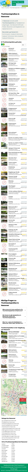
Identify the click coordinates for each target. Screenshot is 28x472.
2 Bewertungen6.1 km (24, 334)
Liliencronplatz (13, 162)
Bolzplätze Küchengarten (15, 234)
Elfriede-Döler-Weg (14, 93)
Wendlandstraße (13, 268)
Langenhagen (5, 445)
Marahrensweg (12, 282)
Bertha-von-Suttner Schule (16, 142)
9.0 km (25, 375)
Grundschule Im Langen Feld (16, 369)
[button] (20, 407)
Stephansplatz (12, 123)
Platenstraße (12, 258)
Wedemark (4, 461)
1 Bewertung (24, 60)
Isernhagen (4, 450)
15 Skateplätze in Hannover (9, 433)
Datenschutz (17, 467)
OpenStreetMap (24, 415)
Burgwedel (4, 456)
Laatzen (4, 448)
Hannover (23, 7)
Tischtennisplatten (15, 7)
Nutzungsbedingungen (7, 467)
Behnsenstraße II (13, 207)
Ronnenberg (5, 447)
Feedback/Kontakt (9, 465)
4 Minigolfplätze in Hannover (9, 434)
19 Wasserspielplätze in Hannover (10, 423)
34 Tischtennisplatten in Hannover (10, 437)
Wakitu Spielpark (18, 36)
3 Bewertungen (24, 64)
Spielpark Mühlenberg (8, 38)
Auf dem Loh (12, 103)
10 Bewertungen (23, 55)
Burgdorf (4, 459)
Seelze (3, 444)
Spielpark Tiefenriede (8, 36)
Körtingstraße (12, 63)
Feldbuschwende (13, 292)
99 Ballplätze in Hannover (8, 422)
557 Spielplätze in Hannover (9, 420)
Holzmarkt (11, 48)
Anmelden (24, 6)
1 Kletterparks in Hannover (8, 439)
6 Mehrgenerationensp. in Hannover (11, 430)
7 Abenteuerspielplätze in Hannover (11, 428)
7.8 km (25, 351)
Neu (18, 2)
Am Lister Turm (13, 157)
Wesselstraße (12, 215)
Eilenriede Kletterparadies (15, 152)
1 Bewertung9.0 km (24, 372)
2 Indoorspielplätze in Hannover (10, 425)
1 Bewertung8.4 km (24, 357)
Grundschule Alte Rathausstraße (17, 340)
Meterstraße (12, 118)
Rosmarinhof (12, 113)
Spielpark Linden (13, 224)
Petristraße (12, 220)
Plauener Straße (13, 176)
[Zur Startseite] (6, 3)
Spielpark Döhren (13, 274)
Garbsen (4, 452)
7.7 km (25, 346)
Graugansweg (12, 374)
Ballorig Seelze (12, 350)
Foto (22, 2)
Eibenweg (11, 181)
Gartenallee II (12, 243)
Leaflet (17, 415)
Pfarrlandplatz (13, 254)
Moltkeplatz (12, 84)
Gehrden (4, 455)
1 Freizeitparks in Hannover (8, 426)
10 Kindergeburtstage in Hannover (11, 436)
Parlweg (11, 196)
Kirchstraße (12, 365)
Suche (14, 2)
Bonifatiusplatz (6, 34)
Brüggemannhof (13, 108)
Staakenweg (12, 167)
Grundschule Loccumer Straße (16, 278)
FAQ (16, 465)
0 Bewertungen (24, 49)
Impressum (21, 465)
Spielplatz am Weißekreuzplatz (17, 68)
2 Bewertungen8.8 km (24, 367)
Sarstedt (4, 458)
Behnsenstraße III (13, 211)
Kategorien (22, 402)
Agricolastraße (13, 344)
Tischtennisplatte (13, 248)
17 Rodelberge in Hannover (9, 431)
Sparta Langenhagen (14, 331)
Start (3, 7)
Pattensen (4, 453)
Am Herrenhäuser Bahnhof (15, 191)
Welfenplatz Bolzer (14, 58)
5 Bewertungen (24, 255)
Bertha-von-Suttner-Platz (15, 137)
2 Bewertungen (24, 85)
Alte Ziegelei (12, 186)
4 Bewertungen (24, 75)
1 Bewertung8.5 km (24, 362)
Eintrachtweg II (12, 132)
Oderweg (11, 360)
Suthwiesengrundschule (15, 288)
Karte (14, 4)
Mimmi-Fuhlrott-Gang (14, 239)
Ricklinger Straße (13, 229)
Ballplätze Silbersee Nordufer (16, 336)
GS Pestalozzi (12, 354)
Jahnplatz (11, 98)
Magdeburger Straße (14, 172)
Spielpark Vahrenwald (16, 34)
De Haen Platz (12, 88)
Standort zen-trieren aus (23, 399)
